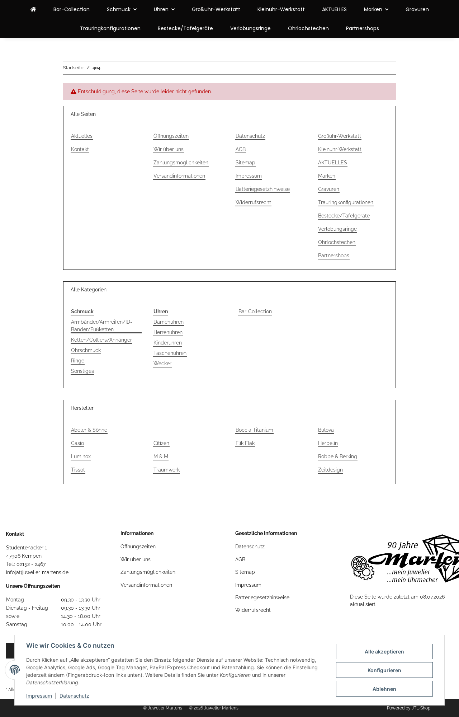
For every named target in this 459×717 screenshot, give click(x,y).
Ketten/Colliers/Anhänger (101, 340)
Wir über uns (168, 149)
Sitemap (245, 162)
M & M (160, 456)
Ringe (77, 361)
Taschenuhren (169, 353)
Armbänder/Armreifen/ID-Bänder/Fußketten (101, 325)
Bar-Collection (255, 311)
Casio (77, 443)
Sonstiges (82, 371)
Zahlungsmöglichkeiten (180, 162)
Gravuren (417, 9)
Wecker (162, 363)
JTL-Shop (421, 708)
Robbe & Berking (337, 456)
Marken (326, 176)
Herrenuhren (168, 332)
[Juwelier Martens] (33, 9)
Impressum (39, 696)
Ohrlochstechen (308, 28)
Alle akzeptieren (384, 651)
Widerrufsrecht (253, 202)
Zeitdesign (330, 470)
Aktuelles (82, 136)
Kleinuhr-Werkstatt (281, 9)
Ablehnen (384, 689)
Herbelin (328, 443)
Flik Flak (245, 443)
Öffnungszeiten (171, 136)
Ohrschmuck (86, 350)
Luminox (81, 456)
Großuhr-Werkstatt (216, 9)
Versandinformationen (179, 176)
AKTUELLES (334, 9)
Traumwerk (166, 470)
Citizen (161, 443)
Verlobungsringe (250, 28)
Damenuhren (168, 322)
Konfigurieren (384, 670)
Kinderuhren (167, 343)
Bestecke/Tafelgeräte (185, 28)
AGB (241, 149)
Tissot (78, 470)
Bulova (326, 430)
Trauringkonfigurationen (110, 28)
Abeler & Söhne (89, 430)
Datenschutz (74, 696)
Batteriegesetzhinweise (263, 189)
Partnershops (362, 28)
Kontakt (80, 149)
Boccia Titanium (254, 430)
